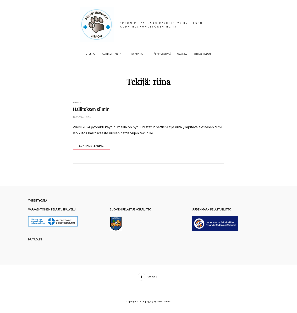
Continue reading (94, 147)
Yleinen (77, 102)
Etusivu (91, 53)
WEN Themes (163, 301)
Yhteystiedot (202, 53)
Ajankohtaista (112, 53)
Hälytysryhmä (161, 53)
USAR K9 (182, 53)
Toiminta (137, 53)
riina (88, 117)
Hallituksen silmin (91, 109)
